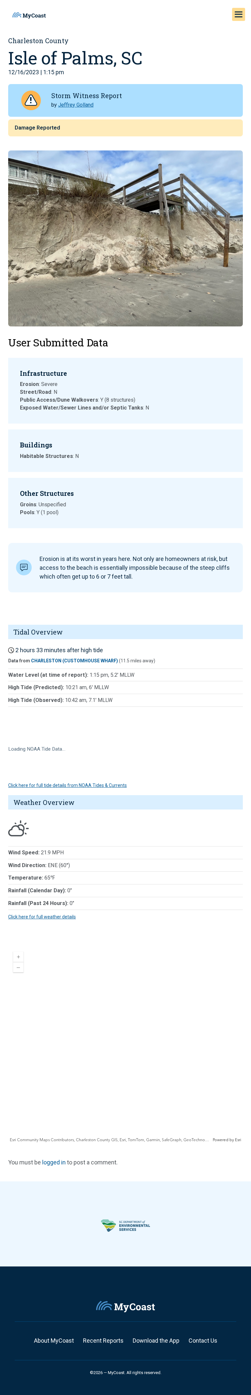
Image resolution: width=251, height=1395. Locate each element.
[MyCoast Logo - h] (29, 15)
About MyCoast (54, 1340)
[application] (125, 1045)
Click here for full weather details (42, 916)
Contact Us (203, 1340)
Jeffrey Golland (75, 105)
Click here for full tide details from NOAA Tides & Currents (67, 785)
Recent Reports (103, 1340)
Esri (238, 1140)
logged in (54, 1162)
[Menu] (238, 14)
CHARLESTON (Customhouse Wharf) (74, 660)
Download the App (156, 1340)
